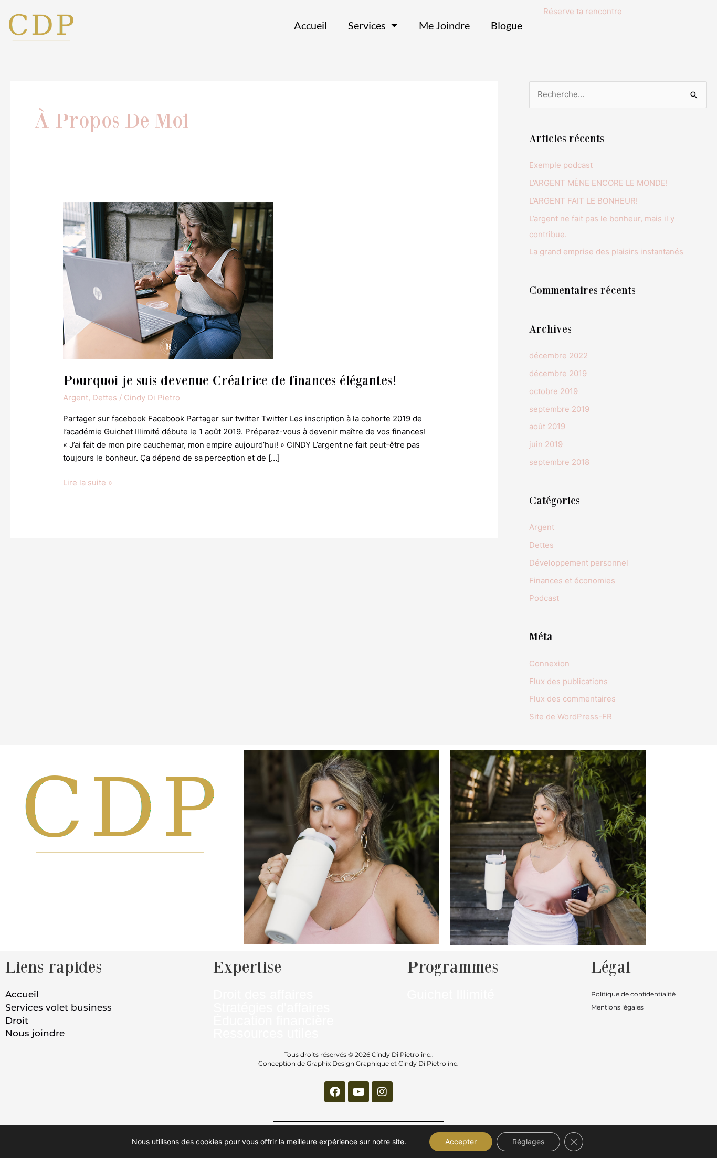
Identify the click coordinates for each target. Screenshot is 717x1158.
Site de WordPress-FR (570, 716)
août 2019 (547, 426)
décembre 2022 (558, 355)
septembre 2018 (559, 462)
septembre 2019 (559, 409)
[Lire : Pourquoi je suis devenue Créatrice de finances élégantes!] (168, 280)
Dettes (104, 397)
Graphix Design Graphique (348, 1063)
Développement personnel (578, 563)
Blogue (506, 25)
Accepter (461, 1141)
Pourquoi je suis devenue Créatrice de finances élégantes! (230, 380)
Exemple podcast (561, 165)
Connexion (549, 663)
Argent (75, 397)
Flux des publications (568, 681)
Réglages (528, 1141)
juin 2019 (546, 444)
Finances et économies (572, 581)
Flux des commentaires (572, 699)
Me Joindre (444, 25)
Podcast (544, 598)
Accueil (310, 25)
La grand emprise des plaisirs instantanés (606, 252)
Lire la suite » (87, 481)
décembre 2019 (558, 373)
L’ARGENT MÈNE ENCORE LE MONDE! (598, 183)
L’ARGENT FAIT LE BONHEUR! (583, 201)
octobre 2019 (553, 391)
